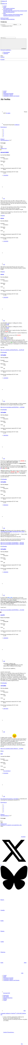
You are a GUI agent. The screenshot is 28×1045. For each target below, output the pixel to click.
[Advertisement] (14, 75)
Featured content (6, 10)
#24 (4, 401)
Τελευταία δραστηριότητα (8, 12)
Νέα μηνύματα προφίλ (22, 10)
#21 (4, 198)
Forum (4, 7)
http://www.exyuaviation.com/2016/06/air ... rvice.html (12, 609)
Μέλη (4, 13)
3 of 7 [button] (10, 140)
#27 (4, 595)
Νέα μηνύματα (6, 8)
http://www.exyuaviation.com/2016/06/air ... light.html (12, 542)
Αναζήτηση (12, 8)
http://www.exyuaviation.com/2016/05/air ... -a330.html (12, 407)
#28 (4, 661)
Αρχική (4, 5)
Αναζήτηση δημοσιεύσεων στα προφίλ (11, 15)
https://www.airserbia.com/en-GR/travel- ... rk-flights (12, 748)
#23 (4, 320)
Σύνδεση (2, 57)
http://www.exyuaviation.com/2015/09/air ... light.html (12, 544)
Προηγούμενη (4, 127)
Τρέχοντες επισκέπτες (8, 14)
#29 (4, 731)
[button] (11, 36)
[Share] (13, 186)
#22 (4, 264)
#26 (4, 528)
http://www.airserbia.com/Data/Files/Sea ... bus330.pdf (12, 349)
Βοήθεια (5, 999)
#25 (4, 458)
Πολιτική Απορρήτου (7, 997)
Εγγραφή (2, 59)
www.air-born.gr (6, 770)
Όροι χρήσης (6, 996)
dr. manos (8, 113)
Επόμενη (2, 139)
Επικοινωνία (6, 995)
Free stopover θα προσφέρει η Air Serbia (9, 798)
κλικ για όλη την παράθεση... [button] (9, 668)
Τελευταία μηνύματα (7, 9)
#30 (4, 796)
